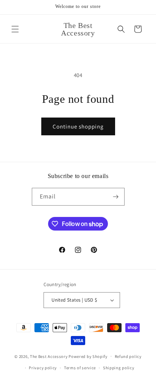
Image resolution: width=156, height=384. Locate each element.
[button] (15, 29)
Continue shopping (78, 126)
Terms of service (80, 367)
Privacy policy (43, 367)
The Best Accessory (49, 356)
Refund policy (128, 356)
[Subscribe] (116, 197)
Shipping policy (118, 367)
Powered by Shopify (88, 356)
